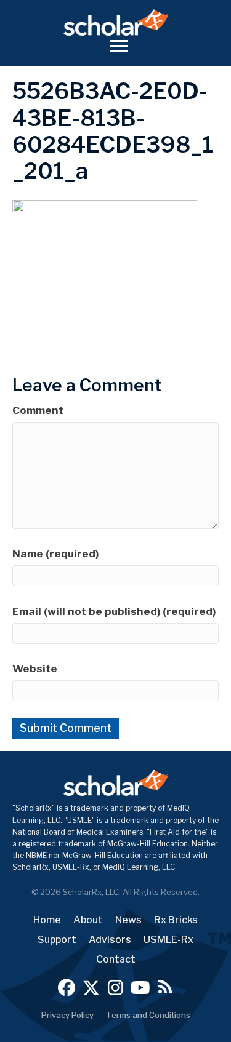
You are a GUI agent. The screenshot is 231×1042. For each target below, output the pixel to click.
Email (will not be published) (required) (114, 611)
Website (34, 668)
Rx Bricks (176, 920)
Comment (37, 410)
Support (57, 939)
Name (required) (55, 553)
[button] (66, 988)
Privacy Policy (67, 1015)
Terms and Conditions (148, 1015)
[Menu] (119, 46)
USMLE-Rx (168, 939)
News (128, 920)
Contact (116, 959)
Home (47, 920)
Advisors (110, 939)
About (88, 920)
